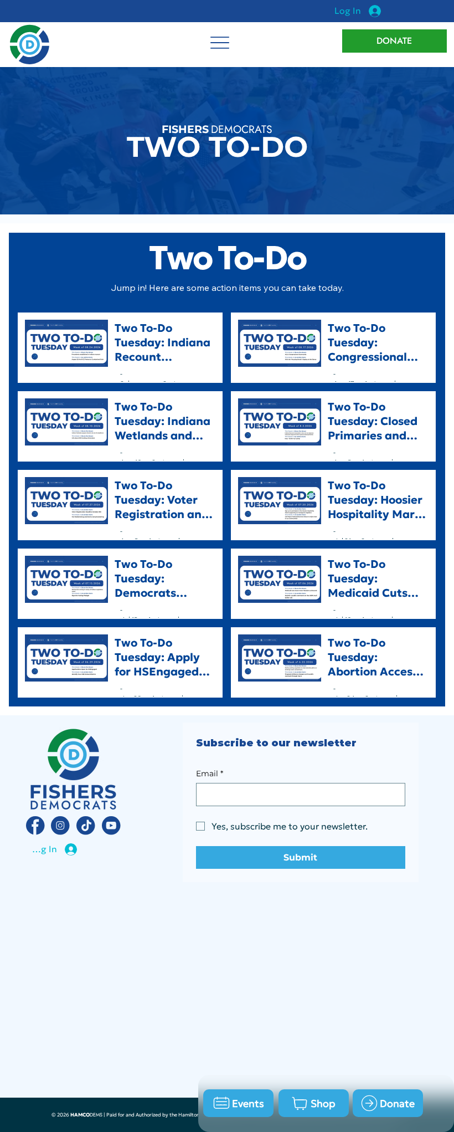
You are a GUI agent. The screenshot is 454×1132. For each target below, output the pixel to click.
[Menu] (220, 43)
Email (209, 773)
